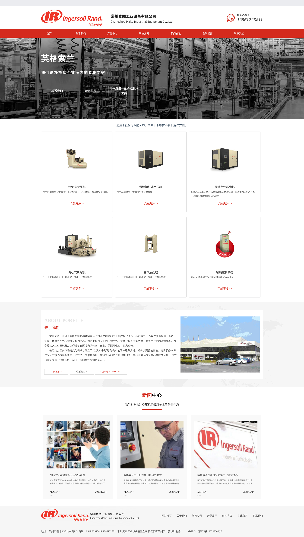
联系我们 (239, 33)
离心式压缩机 (77, 272)
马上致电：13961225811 (111, 371)
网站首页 (167, 515)
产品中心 (112, 33)
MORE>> (55, 491)
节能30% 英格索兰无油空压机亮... (68, 475)
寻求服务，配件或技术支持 (124, 91)
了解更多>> (77, 203)
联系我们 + (81, 371)
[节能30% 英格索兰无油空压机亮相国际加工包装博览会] (78, 422)
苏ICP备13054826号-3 (210, 531)
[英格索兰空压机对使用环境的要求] (152, 422)
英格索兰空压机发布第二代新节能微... (218, 475)
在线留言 (207, 33)
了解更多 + (56, 371)
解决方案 (144, 33)
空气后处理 (151, 272)
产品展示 (212, 515)
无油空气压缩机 (225, 187)
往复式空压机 (77, 187)
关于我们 (81, 33)
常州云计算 (164, 531)
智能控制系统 (224, 272)
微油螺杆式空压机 (150, 187)
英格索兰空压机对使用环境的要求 (143, 475)
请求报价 (90, 90)
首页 (49, 33)
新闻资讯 (176, 33)
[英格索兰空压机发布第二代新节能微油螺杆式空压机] (225, 422)
